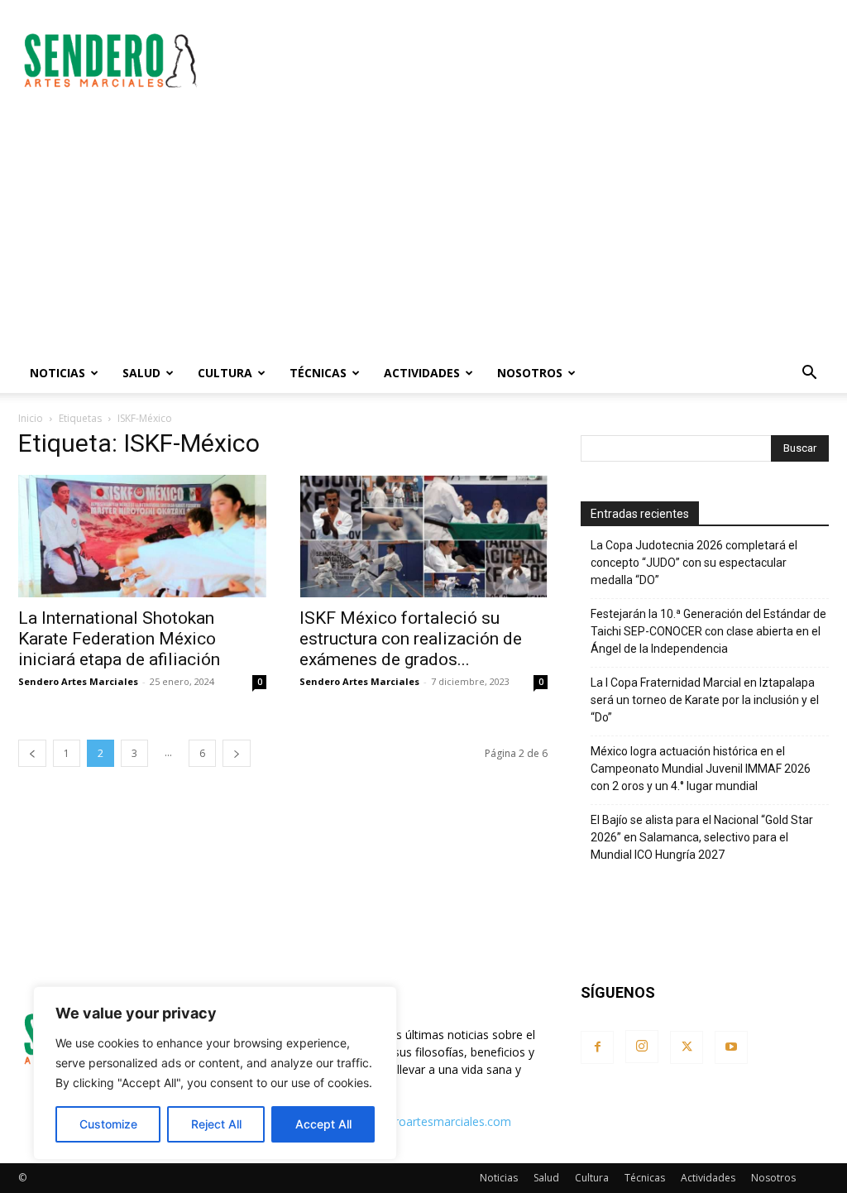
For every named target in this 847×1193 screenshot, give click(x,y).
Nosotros (529, 373)
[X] (686, 1047)
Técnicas (318, 373)
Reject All (216, 1124)
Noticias (57, 373)
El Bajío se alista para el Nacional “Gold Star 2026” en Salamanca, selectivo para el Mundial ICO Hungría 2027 (702, 837)
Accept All (323, 1124)
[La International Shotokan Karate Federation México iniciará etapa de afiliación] (142, 536)
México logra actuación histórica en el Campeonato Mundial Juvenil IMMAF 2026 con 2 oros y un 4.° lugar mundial (701, 769)
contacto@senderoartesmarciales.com (407, 1121)
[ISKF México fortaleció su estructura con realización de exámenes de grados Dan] (423, 536)
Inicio (30, 418)
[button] (809, 374)
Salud (141, 373)
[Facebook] (597, 1047)
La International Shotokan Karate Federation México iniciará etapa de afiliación (119, 638)
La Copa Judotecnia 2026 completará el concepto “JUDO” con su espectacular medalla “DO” (694, 563)
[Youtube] (731, 1047)
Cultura (225, 373)
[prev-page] (32, 753)
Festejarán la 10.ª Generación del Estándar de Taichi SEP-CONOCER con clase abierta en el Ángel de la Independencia (708, 631)
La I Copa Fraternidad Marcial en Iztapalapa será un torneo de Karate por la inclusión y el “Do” (705, 700)
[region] (215, 1073)
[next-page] (237, 753)
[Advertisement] (527, 60)
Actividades (422, 373)
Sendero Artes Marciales (78, 681)
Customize (108, 1124)
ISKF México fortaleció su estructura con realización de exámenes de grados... (410, 638)
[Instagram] (641, 1046)
